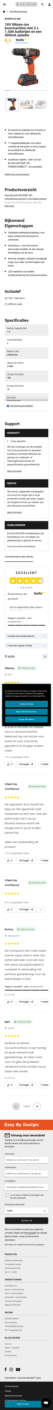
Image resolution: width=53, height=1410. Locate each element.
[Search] (42, 4)
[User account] (49, 4)
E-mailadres (10, 1181)
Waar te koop (23, 1404)
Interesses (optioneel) (14, 1204)
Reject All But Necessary (26, 712)
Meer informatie (14, 471)
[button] (5, 1369)
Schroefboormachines (18, 11)
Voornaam (9, 1154)
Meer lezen (9, 206)
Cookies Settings (26, 704)
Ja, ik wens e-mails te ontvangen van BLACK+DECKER (27, 1196)
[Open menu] (4, 4)
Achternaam (10, 1167)
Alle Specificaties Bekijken (21, 406)
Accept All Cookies (26, 719)
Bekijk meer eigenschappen (17, 174)
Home (4, 11)
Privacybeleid (30, 1233)
